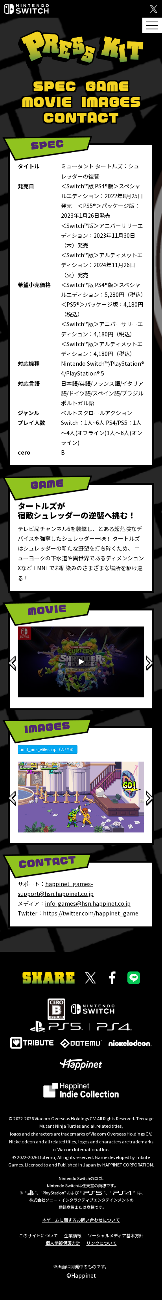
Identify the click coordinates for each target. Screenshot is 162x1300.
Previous (12, 663)
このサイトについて (38, 1235)
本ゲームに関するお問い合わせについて (81, 1220)
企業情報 (72, 1235)
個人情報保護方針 (63, 1243)
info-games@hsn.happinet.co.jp (88, 903)
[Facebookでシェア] (112, 977)
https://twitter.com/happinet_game (90, 913)
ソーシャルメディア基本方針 (116, 1235)
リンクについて (102, 1243)
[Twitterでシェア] (90, 977)
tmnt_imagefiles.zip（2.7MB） (47, 749)
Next (150, 663)
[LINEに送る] (133, 977)
